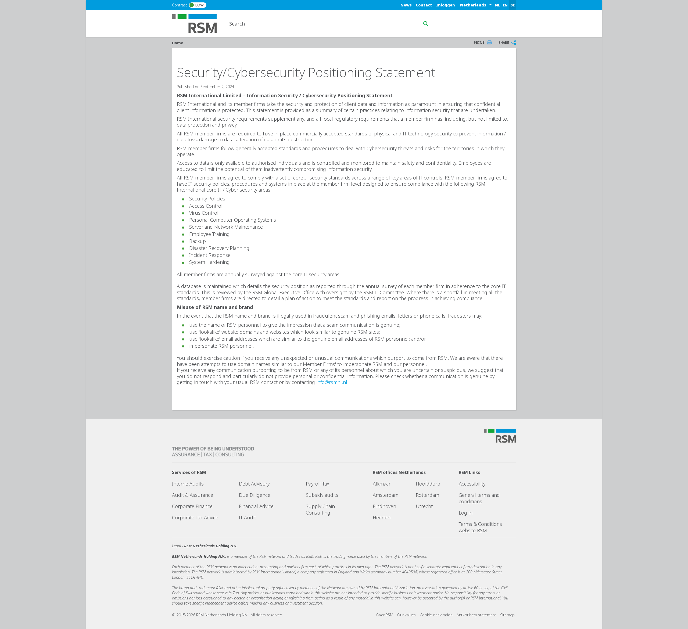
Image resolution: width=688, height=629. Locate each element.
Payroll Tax (317, 483)
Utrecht (424, 506)
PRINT (479, 42)
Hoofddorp (428, 483)
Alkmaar (381, 483)
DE (512, 5)
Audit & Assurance (192, 495)
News (406, 5)
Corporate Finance (192, 506)
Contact (424, 5)
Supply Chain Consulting (320, 509)
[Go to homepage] (197, 23)
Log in (465, 512)
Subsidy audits (322, 495)
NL (497, 5)
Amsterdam (385, 495)
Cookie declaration (436, 614)
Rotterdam (427, 495)
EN (505, 5)
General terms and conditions (479, 498)
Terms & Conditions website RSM (480, 527)
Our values (406, 614)
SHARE (504, 42)
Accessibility (472, 483)
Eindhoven (384, 506)
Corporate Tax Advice (195, 517)
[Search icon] (425, 23)
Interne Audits (188, 483)
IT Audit (247, 517)
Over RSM (384, 614)
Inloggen (445, 5)
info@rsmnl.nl (331, 382)
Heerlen (381, 517)
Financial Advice (256, 506)
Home (177, 42)
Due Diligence (254, 495)
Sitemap (507, 614)
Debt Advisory (254, 483)
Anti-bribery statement (476, 614)
